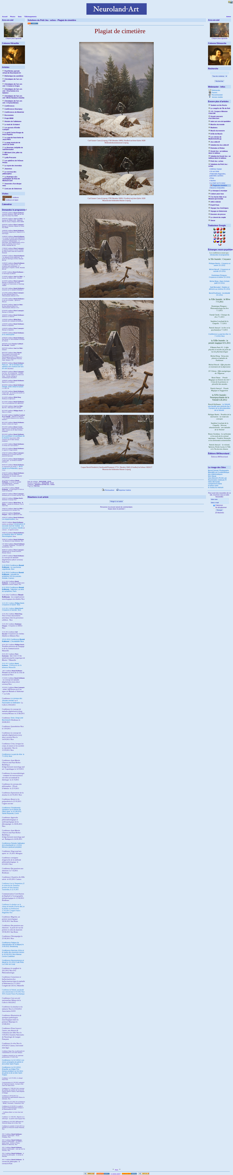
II (22, 526)
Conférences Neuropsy (13, 109)
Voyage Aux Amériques (219, 208)
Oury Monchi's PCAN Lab (217, 478)
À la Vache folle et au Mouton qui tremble (217, 198)
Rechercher (219, 81)
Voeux (212, 220)
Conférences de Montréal (14, 112)
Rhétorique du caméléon (13, 76)
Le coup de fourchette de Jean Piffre (12, 138)
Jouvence (8, 169)
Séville (20, 528)
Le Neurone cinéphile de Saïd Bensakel (12, 148)
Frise (212, 178)
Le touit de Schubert (12, 124)
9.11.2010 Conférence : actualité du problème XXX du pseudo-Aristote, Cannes (13, 575)
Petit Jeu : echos (216, 161)
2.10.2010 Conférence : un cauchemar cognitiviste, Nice (13, 567)
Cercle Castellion (8, 956)
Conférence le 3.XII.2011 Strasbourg (13, 944)
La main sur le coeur (217, 183)
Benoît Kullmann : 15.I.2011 (219, 294)
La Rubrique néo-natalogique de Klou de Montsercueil (11, 179)
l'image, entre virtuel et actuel (12, 387)
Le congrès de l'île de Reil (220, 108)
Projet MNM (8, 118)
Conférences (9, 106)
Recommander (217, 95)
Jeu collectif (215, 142)
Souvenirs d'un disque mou (11, 185)
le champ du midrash (215, 487)
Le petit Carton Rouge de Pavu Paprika (12, 133)
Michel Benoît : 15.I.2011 (219, 270)
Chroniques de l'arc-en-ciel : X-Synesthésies (12, 102)
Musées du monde (217, 124)
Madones (213, 128)
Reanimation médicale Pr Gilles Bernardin (217, 481)
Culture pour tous (217, 194)
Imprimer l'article (125, 490)
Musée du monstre (217, 131)
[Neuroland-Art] (116, 14)
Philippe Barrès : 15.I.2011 (219, 264)
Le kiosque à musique (218, 191)
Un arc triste (214, 171)
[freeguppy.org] (103, 1174)
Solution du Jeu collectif (219, 145)
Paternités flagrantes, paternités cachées (217, 175)
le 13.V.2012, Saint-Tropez (12, 1071)
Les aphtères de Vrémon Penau (12, 161)
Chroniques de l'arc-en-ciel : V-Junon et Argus (12, 85)
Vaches (213, 181)
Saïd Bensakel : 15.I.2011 (219, 288)
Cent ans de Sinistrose (13, 189)
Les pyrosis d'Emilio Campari (11, 128)
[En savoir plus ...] (129, 1174)
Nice (11, 605)
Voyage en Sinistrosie (218, 211)
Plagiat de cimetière (220, 185)
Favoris (214, 93)
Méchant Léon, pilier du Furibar (12, 153)
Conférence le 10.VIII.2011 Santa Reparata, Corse (11, 810)
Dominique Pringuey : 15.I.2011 (219, 276)
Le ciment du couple (218, 217)
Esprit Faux (214, 205)
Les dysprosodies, (8, 519)
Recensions (9, 115)
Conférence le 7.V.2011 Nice (219, 335)
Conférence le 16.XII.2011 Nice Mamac (13, 952)
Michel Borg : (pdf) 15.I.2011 (219, 282)
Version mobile (217, 97)
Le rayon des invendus (13, 166)
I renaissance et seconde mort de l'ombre (13, 525)
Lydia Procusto (10, 157)
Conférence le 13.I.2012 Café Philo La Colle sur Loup (13, 962)
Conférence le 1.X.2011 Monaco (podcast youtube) (13, 845)
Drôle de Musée (216, 134)
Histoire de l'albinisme (12, 121)
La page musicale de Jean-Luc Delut (11, 143)
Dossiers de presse (218, 214)
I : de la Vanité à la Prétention (12, 467)
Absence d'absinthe (217, 188)
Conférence (6, 1060)
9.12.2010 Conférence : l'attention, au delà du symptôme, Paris (13, 589)
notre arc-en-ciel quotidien (220, 121)
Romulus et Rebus (217, 148)
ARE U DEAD (215, 202)
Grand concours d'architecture (215, 117)
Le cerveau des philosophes (9, 173)
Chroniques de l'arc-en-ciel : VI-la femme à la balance (12, 91)
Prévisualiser (109, 490)
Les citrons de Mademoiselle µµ (214, 138)
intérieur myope (216, 169)
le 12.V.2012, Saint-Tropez (13, 1062)
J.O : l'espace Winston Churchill (217, 112)
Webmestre (215, 90)
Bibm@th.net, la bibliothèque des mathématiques (218, 473)
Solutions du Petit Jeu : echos (218, 165)
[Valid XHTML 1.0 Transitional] (89, 1174)
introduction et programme (219, 255)
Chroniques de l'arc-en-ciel (12, 80)
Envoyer (219, 510)
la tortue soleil (213, 486)
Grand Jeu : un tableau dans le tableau (218, 152)
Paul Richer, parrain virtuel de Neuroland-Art (11, 72)
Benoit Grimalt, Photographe (218, 470)
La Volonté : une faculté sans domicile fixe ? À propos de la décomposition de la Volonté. (219, 407)
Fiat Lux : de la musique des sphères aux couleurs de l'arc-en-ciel (13, 366)
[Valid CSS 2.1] (143, 1174)
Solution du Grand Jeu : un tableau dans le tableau (219, 157)
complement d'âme (215, 484)
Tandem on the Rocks (218, 105)
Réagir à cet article (116, 501)
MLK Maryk (212, 476)
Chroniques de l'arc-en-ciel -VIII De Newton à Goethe (13, 97)
